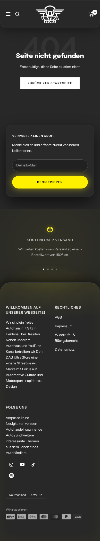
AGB (58, 317)
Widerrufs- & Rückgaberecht (66, 338)
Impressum (64, 326)
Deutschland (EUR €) (23, 495)
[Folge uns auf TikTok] (33, 464)
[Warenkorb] (91, 14)
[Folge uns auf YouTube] (22, 464)
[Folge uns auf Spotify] (11, 475)
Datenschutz (65, 349)
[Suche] (17, 14)
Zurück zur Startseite (50, 83)
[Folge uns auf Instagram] (11, 464)
